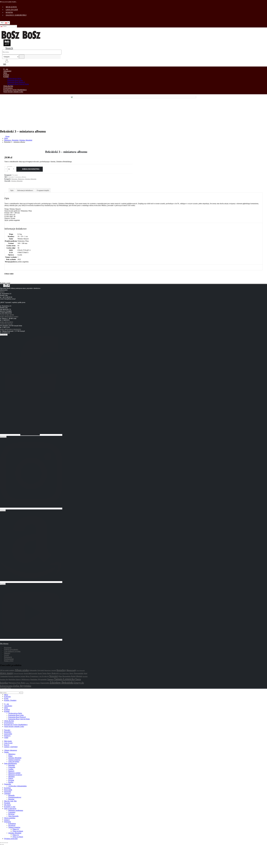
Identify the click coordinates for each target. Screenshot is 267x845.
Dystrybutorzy (8, 88)
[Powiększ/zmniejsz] (1, 842)
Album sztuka (22, 670)
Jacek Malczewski (30, 673)
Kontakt (6, 76)
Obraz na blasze (18, 831)
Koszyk (9, 12)
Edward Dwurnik (18, 673)
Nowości (53, 676)
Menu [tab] (6, 695)
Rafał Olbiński (76, 676)
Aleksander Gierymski (36, 670)
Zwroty (6, 655)
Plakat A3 (16, 829)
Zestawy (7, 820)
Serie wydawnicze (10, 808)
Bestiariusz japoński (50, 670)
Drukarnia (7, 822)
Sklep (5, 73)
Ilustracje (11, 771)
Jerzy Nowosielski (76, 673)
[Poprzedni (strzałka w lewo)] (1, 844)
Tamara (50, 679)
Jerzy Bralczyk (53, 673)
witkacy (28, 683)
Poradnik (7, 803)
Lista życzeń (12, 10)
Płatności (7, 653)
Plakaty (10, 778)
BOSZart (11, 814)
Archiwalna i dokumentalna (17, 786)
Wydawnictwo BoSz (14, 78)
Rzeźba (10, 782)
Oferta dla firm (8, 86)
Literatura (7, 793)
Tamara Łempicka (64, 679)
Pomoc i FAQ (8, 661)
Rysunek (11, 780)
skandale (85, 676)
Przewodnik (8, 790)
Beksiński (14, 179)
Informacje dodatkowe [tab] (25, 190)
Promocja (7, 736)
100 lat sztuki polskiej (7, 670)
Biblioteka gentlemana (15, 810)
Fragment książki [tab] (43, 190)
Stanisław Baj (4, 679)
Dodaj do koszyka (30, 169)
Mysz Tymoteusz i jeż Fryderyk (37, 676)
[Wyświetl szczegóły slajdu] (133, 111)
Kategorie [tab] (7, 696)
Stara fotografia (13, 816)
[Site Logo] (21, 38)
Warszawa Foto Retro (16, 683)
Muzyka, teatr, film (10, 801)
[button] (7, 48)
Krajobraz (7, 788)
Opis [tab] (11, 190)
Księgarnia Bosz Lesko (15, 80)
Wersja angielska (9, 818)
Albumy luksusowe (10, 750)
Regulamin (7, 647)
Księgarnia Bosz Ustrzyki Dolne (18, 84)
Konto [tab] (6, 698)
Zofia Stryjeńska (22, 685)
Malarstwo (21, 179)
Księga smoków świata (16, 676)
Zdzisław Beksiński (30, 179)
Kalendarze (12, 823)
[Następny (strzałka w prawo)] (3, 844)
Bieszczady (71, 670)
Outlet (6, 737)
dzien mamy (6, 673)
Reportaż (11, 799)
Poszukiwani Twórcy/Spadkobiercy (15, 90)
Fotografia (11, 767)
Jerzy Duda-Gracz (64, 673)
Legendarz (11, 812)
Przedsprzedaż (9, 659)
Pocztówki (11, 825)
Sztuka (6, 752)
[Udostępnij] (5, 842)
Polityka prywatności (11, 649)
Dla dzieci (7, 805)
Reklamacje (8, 657)
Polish (4, 26)
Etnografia (7, 791)
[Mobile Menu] (1, 29)
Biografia (11, 795)
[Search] (21, 57)
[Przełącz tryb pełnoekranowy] (3, 842)
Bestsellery (61, 670)
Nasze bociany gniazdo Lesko (13, 92)
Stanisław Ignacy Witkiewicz (19, 679)
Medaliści (11, 776)
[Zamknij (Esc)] (7, 842)
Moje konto (11, 7)
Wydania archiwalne (11, 838)
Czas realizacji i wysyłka (12, 651)
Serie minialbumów (10, 763)
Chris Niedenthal (81, 670)
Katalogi (6, 75)
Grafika (10, 769)
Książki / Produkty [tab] (10, 700)
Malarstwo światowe (15, 775)
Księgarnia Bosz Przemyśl (16, 82)
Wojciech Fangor (35, 683)
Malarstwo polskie (14, 773)
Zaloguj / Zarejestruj (16, 15)
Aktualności (7, 71)
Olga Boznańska (64, 676)
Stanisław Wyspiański (38, 679)
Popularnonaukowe (14, 797)
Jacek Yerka (42, 673)
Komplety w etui (9, 807)
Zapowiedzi (44, 683)
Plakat (10, 756)
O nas (5, 69)
